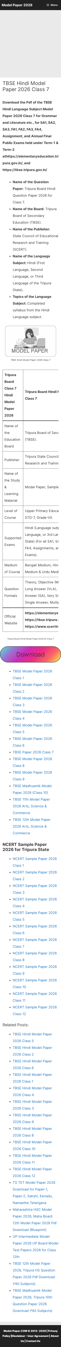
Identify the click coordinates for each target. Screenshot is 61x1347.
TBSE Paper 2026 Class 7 (33, 752)
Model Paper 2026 (17, 5)
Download (30, 654)
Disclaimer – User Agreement (30, 1336)
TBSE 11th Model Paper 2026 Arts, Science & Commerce (31, 806)
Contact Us (33, 1341)
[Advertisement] (30, 43)
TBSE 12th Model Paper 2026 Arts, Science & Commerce (31, 826)
